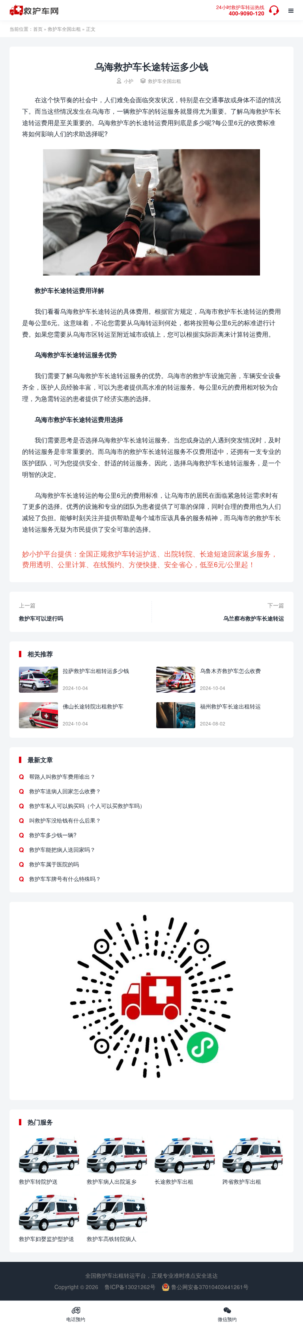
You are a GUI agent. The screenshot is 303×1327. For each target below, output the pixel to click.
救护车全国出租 (64, 28)
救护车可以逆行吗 (41, 618)
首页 (38, 28)
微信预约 (227, 1314)
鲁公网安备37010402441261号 (209, 1287)
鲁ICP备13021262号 (130, 1287)
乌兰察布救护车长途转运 (253, 618)
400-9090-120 (240, 11)
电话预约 (75, 1314)
